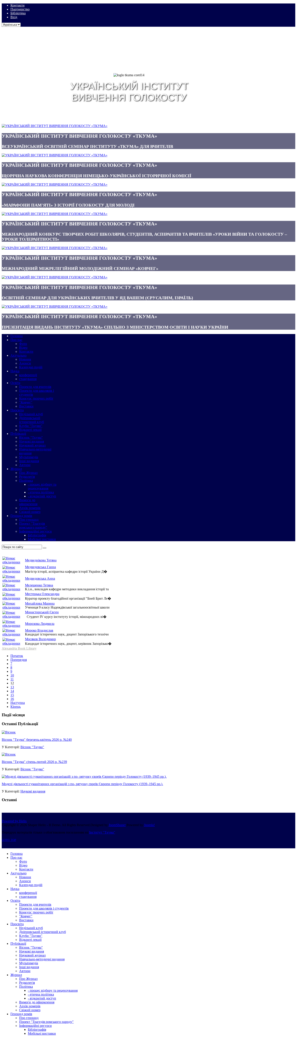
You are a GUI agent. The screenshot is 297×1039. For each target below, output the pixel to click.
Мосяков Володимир (40, 639)
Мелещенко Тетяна (39, 585)
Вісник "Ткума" (32, 747)
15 (12, 695)
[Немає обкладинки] (13, 562)
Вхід (13, 17)
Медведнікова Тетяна (41, 560)
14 (12, 691)
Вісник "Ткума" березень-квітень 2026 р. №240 (37, 739)
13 (12, 687)
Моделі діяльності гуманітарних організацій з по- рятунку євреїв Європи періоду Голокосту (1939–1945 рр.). (82, 784)
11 (12, 679)
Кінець (15, 706)
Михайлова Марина (40, 603)
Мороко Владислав (39, 630)
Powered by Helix (14, 821)
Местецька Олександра (42, 594)
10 (12, 675)
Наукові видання (32, 791)
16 (12, 699)
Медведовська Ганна (40, 567)
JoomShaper (117, 825)
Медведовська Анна (40, 578)
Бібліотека (18, 13)
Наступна (17, 703)
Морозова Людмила (39, 623)
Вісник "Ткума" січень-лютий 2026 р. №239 (34, 762)
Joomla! (149, 825)
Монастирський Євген (42, 612)
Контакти (17, 5)
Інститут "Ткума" (102, 832)
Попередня (18, 660)
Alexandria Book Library (19, 648)
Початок (16, 656)
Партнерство (20, 9)
